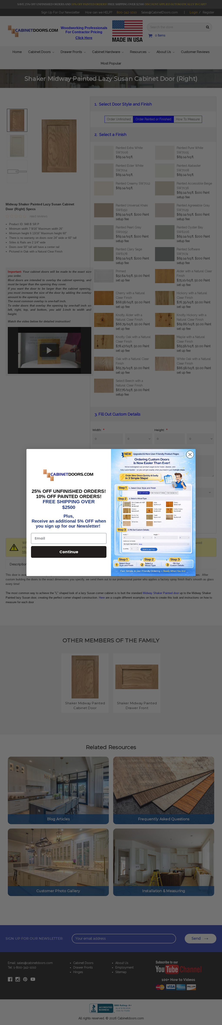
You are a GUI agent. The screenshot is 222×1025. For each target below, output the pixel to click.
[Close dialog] (190, 454)
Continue (68, 552)
